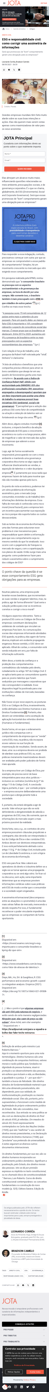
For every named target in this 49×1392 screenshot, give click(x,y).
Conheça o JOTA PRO (24, 1324)
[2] (3, 956)
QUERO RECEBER (25, 169)
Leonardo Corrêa (8, 62)
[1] (3, 936)
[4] (3, 1001)
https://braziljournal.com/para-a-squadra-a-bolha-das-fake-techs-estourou (24, 1031)
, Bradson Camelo (22, 62)
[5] (25, 712)
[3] (40, 424)
